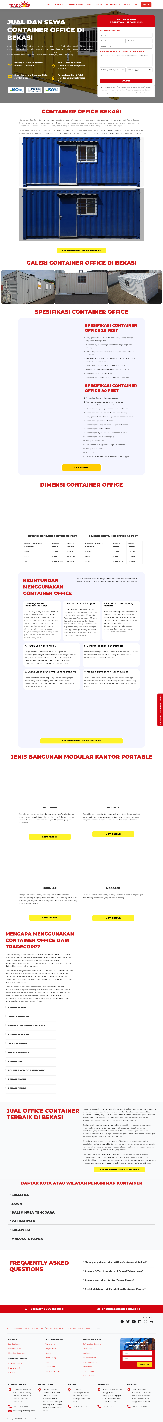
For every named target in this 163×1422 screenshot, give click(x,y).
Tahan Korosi (17, 1007)
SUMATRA (20, 1195)
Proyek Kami (50, 1349)
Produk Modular (89, 1358)
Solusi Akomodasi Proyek (26, 1070)
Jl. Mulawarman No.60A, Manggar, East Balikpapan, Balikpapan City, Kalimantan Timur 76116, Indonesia (112, 1396)
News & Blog (50, 1358)
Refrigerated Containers (92, 1344)
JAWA (17, 1204)
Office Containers (90, 1362)
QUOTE (146, 4)
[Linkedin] (140, 1321)
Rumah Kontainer (90, 1376)
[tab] (31, 1009)
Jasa (48, 5)
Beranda (10, 1328)
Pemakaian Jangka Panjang (27, 1025)
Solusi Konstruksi (75, 5)
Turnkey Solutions (52, 1371)
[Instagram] (145, 1321)
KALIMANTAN (23, 1221)
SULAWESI (21, 1230)
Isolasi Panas (17, 1043)
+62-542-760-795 (109, 1406)
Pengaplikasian (113, 5)
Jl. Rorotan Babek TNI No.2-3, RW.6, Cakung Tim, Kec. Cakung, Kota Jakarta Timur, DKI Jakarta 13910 (22, 1396)
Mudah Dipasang (19, 1052)
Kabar (47, 1376)
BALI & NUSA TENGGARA (33, 1212)
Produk (58, 5)
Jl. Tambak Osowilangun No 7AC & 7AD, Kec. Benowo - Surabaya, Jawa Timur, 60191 (82, 1396)
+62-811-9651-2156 (80, 1406)
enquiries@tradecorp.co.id (24, 1411)
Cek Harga (81, 467)
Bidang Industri (14, 1368)
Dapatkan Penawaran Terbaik (160, 710)
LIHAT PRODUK (49, 837)
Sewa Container (14, 1349)
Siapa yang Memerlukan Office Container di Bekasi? (116, 1262)
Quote (48, 1353)
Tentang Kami (51, 1344)
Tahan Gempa (17, 1088)
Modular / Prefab (94, 5)
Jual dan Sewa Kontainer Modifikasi (30, 1328)
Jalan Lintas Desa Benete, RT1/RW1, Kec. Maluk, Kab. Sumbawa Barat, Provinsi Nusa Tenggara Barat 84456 (141, 1396)
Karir (47, 1362)
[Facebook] (122, 1321)
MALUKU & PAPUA (27, 1239)
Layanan (11, 1373)
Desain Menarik (19, 1016)
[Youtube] (134, 1321)
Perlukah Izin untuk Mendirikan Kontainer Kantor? (115, 1289)
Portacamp (87, 1367)
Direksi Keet (88, 1349)
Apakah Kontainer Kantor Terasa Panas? (109, 1280)
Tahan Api (15, 1061)
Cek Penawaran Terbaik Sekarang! (81, 250)
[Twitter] (128, 1321)
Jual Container (14, 1344)
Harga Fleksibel (19, 1034)
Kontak (127, 5)
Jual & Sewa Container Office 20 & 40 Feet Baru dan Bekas (70, 1328)
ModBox (86, 1353)
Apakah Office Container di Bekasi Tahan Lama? (114, 1271)
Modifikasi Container (16, 1353)
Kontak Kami (50, 1367)
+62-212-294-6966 (20, 1406)
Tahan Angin (17, 1079)
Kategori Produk (15, 1363)
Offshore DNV (88, 1371)
